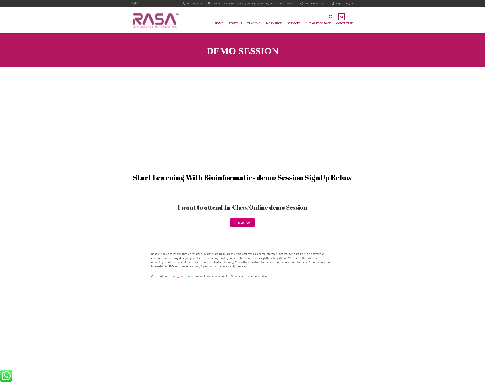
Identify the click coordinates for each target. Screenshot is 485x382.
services (190, 276)
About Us (235, 23)
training (174, 276)
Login (339, 3)
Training (253, 23)
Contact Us (344, 23)
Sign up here (242, 222)
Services (293, 23)
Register (349, 3)
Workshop (274, 23)
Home (219, 23)
